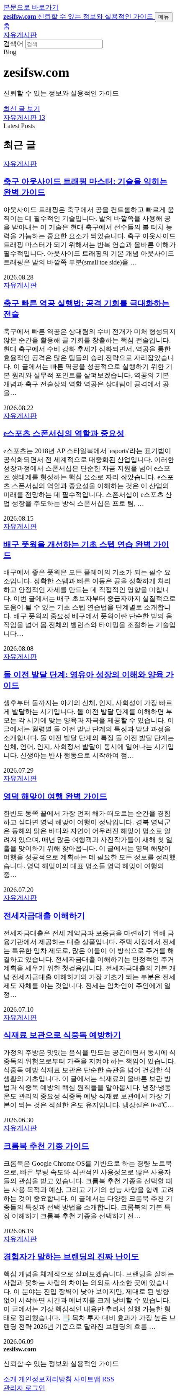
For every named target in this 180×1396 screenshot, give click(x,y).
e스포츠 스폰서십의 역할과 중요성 (63, 433)
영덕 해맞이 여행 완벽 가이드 (55, 796)
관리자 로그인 (24, 1387)
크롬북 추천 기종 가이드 (46, 1145)
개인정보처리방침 (45, 1379)
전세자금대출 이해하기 (44, 915)
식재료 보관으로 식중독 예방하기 (62, 1035)
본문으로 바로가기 (31, 7)
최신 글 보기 (21, 108)
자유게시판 (20, 34)
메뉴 (163, 17)
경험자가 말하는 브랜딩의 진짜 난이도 (71, 1256)
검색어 (13, 43)
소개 (10, 1379)
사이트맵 (87, 1379)
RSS (108, 1379)
